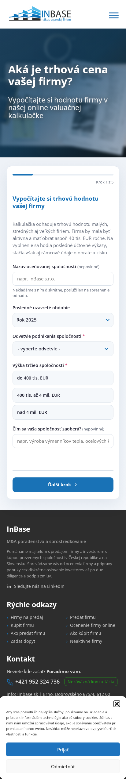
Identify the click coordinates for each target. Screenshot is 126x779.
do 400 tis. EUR (32, 378)
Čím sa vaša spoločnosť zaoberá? (58, 429)
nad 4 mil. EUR (32, 412)
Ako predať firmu (28, 633)
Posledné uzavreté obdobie (41, 307)
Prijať (63, 749)
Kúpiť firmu (22, 625)
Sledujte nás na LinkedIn (39, 586)
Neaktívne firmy (86, 641)
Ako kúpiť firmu (85, 633)
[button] (117, 704)
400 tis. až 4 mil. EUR (38, 395)
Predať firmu (83, 617)
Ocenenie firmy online (92, 625)
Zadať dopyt (23, 641)
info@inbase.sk (22, 694)
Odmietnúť (63, 766)
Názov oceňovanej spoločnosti (56, 266)
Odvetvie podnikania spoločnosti (49, 336)
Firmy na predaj (27, 617)
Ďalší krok (59, 484)
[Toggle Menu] (114, 15)
